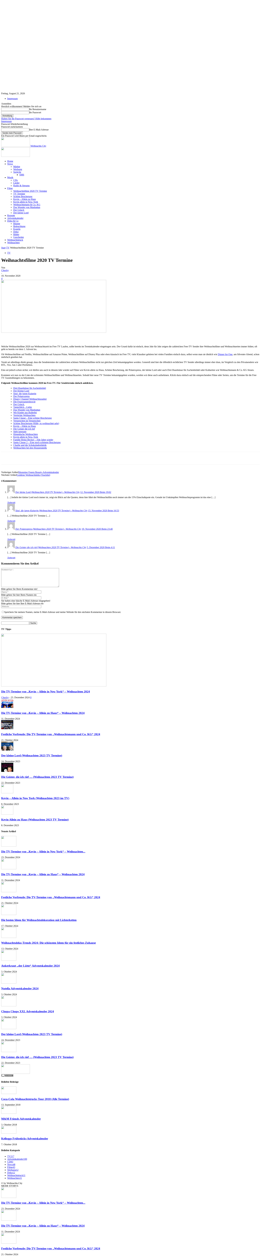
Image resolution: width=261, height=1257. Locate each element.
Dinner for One (225, 354)
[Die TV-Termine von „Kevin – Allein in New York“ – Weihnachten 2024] (53, 685)
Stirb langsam (19, 431)
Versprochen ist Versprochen (26, 420)
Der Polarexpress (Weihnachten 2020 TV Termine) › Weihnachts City (48, 529)
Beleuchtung (19, 226)
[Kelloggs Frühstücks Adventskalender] (8, 1133)
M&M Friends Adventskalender (21, 1118)
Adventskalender (15, 218)
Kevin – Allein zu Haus (24, 199)
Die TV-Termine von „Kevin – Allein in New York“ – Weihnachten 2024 (45, 691)
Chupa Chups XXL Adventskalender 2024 (27, 1011)
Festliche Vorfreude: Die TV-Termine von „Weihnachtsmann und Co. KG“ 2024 (50, 734)
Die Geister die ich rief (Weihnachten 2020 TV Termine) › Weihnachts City (50, 547)
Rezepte (11, 215)
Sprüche (17, 172)
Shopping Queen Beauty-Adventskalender (38, 472)
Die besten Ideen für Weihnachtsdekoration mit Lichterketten (39, 920)
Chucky (5, 270)
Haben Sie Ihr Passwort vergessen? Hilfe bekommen (26, 118)
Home (10, 161)
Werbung (17, 169)
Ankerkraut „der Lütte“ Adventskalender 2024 (30, 965)
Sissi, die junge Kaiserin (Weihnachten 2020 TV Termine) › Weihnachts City (51, 510)
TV (8, 247)
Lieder (16, 183)
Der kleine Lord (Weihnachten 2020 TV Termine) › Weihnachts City (47, 492)
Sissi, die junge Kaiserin (24, 393)
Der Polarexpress (21, 396)
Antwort (11, 502)
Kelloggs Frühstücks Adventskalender (24, 1138)
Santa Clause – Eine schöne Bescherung (32, 418)
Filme (10, 188)
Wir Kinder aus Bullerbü (25, 412)
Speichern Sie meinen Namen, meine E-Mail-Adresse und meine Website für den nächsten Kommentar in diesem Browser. (62, 612)
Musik (10, 177)
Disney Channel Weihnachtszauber (30, 399)
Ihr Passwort (35, 112)
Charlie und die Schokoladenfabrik (30, 445)
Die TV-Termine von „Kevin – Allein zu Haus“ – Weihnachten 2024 (43, 713)
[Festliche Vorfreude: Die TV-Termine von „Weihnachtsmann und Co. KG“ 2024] (7, 728)
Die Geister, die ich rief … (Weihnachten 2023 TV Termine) (37, 776)
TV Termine (19, 193)
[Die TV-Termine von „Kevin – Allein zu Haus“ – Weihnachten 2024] (7, 707)
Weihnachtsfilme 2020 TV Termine (30, 191)
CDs (15, 180)
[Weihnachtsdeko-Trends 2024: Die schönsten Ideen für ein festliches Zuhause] (8, 937)
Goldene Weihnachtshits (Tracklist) (33, 475)
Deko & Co (12, 221)
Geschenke (18, 237)
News (10, 164)
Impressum (12, 98)
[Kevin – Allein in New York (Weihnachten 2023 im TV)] (7, 792)
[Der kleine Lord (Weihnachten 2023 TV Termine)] (7, 749)
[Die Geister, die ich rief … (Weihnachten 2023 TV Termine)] (7, 771)
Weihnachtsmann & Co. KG (26, 204)
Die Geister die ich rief (24, 429)
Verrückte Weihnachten (24, 415)
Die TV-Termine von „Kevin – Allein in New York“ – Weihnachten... (43, 851)
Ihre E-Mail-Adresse (39, 129)
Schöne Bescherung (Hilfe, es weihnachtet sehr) (36, 423)
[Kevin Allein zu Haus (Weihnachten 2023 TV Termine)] (7, 813)
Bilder (16, 234)
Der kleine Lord (21, 212)
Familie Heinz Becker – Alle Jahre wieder (33, 439)
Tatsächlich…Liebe (22, 407)
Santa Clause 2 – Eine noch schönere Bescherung (37, 442)
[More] (92, 336)
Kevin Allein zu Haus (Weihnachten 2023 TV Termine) (35, 819)
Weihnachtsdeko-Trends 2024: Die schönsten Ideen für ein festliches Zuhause (48, 942)
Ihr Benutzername (37, 109)
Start (3, 247)
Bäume (16, 223)
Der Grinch (18, 210)
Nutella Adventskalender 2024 (20, 988)
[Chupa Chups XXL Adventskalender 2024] (8, 1005)
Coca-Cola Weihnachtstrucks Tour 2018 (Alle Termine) (35, 1099)
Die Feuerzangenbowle (24, 401)
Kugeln (16, 229)
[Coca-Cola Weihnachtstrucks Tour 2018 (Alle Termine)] (8, 1093)
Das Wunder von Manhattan (26, 207)
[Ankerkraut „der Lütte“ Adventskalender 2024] (8, 960)
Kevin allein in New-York (25, 202)
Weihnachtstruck (15, 240)
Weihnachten (13, 242)
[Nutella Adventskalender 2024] (8, 982)
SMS (21, 174)
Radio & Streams (21, 185)
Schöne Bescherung (22, 196)
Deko (16, 231)
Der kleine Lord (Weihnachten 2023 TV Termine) (31, 755)
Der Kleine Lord (21, 391)
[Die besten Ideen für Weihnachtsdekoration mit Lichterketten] (8, 914)
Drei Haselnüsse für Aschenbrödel (29, 388)
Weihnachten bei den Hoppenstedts (30, 448)
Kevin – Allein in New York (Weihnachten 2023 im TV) (35, 798)
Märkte (16, 166)
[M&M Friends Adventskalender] (8, 1113)
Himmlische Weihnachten (25, 434)
